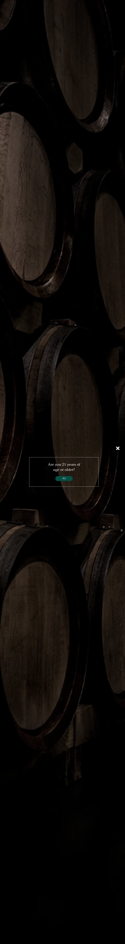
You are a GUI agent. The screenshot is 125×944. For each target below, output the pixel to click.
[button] (118, 448)
